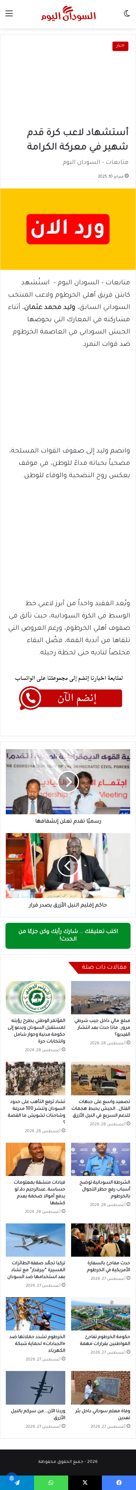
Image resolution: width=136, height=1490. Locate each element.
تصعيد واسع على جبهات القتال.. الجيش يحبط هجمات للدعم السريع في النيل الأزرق (100, 1109)
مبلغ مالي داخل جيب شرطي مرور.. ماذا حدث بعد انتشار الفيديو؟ (102, 1028)
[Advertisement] (68, 90)
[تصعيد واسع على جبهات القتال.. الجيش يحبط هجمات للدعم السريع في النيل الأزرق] (101, 1078)
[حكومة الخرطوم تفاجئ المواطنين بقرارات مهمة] (101, 1313)
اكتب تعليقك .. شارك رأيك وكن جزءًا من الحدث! (68, 936)
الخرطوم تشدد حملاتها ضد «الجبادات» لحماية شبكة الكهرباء (37, 1344)
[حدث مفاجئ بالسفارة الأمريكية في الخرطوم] (101, 1240)
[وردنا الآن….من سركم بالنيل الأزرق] (35, 1387)
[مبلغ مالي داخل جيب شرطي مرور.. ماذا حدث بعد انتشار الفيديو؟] (101, 997)
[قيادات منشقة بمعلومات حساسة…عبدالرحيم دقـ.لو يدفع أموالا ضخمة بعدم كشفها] (35, 1159)
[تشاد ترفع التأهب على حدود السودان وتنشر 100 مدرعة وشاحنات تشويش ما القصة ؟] (35, 1078)
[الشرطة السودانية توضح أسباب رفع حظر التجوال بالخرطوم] (101, 1159)
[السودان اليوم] (68, 14)
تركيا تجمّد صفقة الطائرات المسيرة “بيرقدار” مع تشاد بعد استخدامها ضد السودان (36, 1270)
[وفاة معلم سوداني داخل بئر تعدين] (101, 1387)
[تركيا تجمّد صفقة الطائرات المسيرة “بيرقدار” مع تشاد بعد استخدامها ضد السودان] (35, 1240)
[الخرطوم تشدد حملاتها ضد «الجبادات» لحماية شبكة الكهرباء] (35, 1313)
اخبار (120, 46)
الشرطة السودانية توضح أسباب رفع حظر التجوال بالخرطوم (104, 1189)
